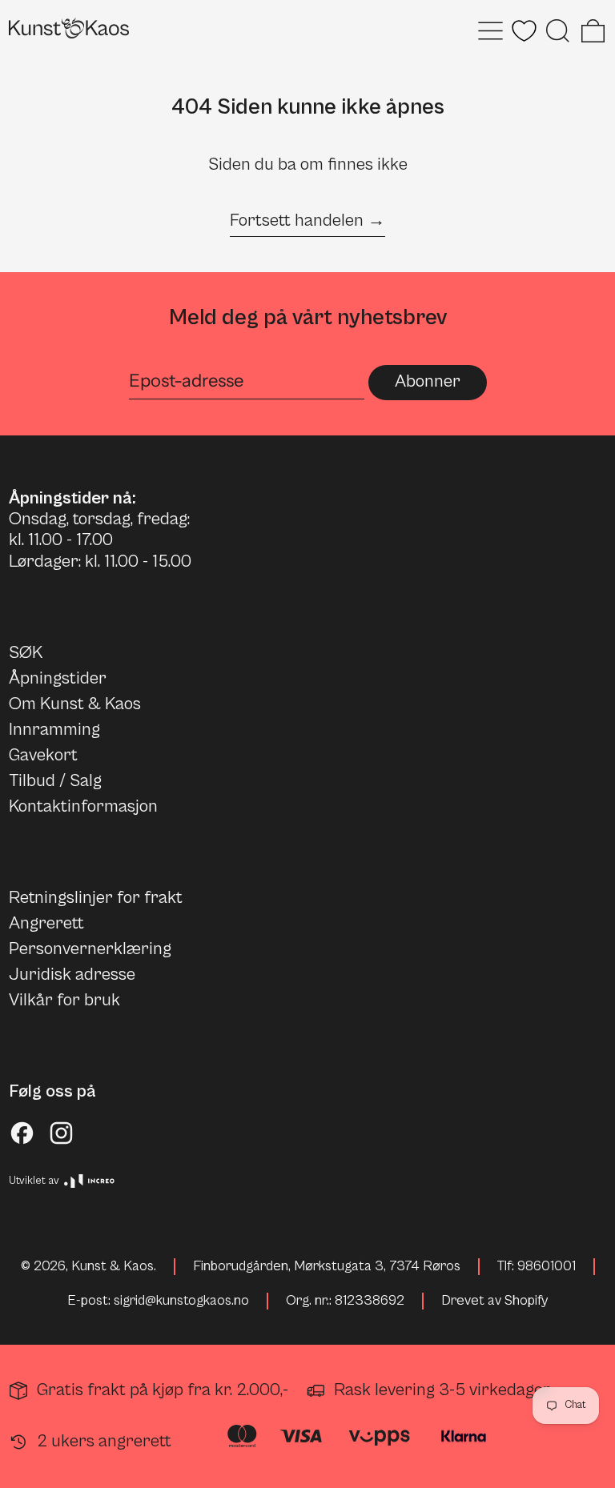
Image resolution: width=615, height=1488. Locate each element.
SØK (25, 653)
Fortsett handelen (297, 221)
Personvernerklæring (90, 949)
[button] (558, 31)
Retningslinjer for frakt (96, 898)
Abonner (427, 381)
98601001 (546, 1266)
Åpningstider (58, 678)
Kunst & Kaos (112, 1266)
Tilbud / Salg (55, 781)
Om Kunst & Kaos (75, 704)
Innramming (54, 730)
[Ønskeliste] (524, 31)
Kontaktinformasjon (83, 806)
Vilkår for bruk (64, 1000)
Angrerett (46, 923)
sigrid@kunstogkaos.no (181, 1301)
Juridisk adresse (72, 975)
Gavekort (43, 755)
